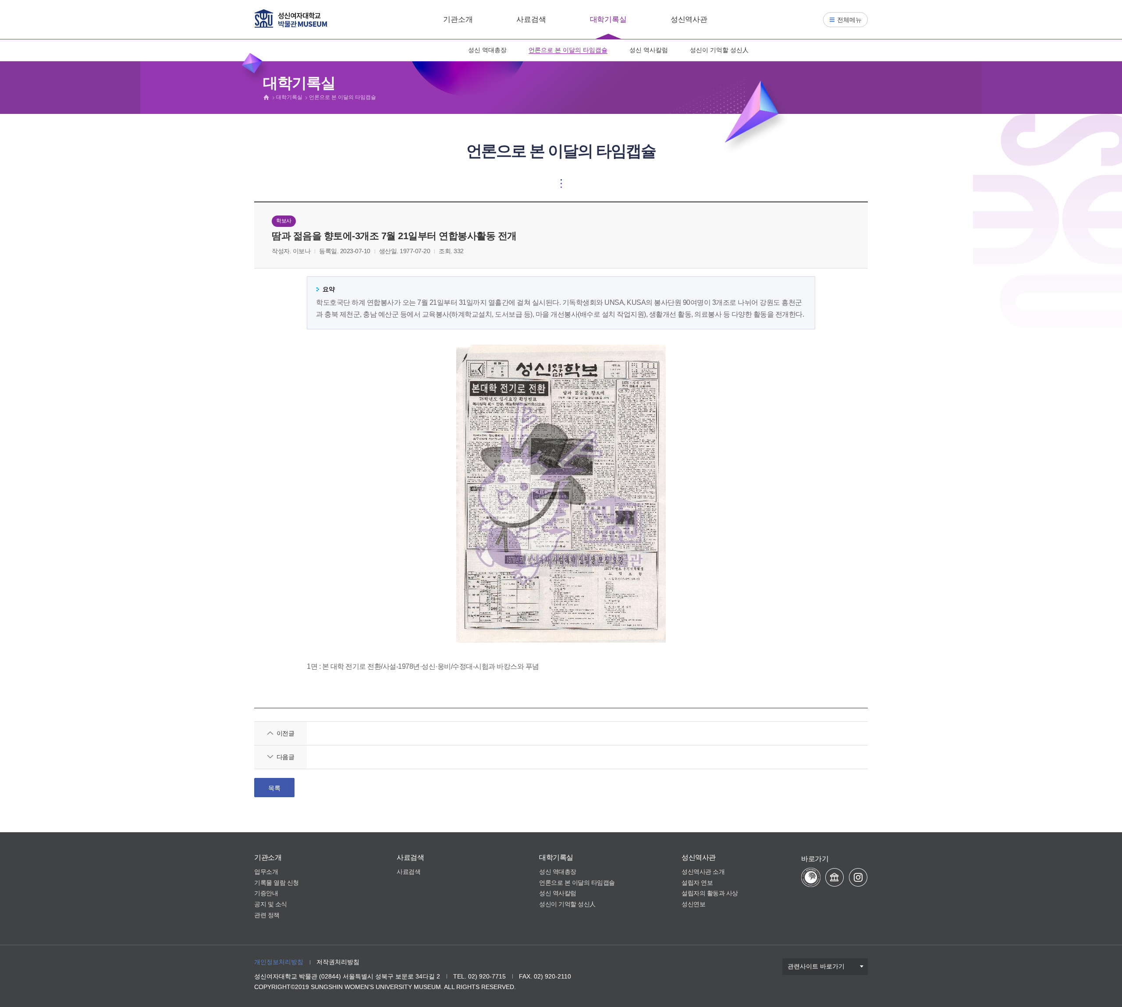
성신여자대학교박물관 (290, 18)
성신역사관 (689, 19)
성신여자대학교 (810, 877)
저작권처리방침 (337, 961)
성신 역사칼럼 (648, 49)
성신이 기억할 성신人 (719, 49)
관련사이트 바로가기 (816, 966)
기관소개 (457, 19)
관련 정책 (267, 915)
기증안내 (266, 893)
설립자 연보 (697, 882)
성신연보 (693, 904)
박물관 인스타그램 (858, 877)
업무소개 (266, 871)
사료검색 (531, 19)
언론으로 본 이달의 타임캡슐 (568, 49)
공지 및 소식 (270, 904)
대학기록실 (608, 19)
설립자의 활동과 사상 (710, 893)
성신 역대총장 (487, 49)
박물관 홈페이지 (834, 877)
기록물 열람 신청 (276, 882)
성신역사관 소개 (703, 871)
